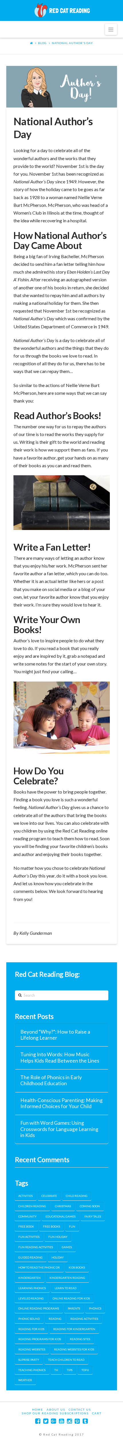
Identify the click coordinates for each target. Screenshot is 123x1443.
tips (69, 1370)
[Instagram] (69, 1421)
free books (51, 1226)
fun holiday (58, 1236)
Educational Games (60, 1216)
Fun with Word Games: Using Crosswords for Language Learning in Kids (59, 1129)
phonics (95, 1308)
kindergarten (29, 1277)
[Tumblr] (85, 1421)
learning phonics (32, 1288)
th (56, 1370)
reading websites (31, 1349)
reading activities (84, 1318)
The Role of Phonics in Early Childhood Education (51, 1080)
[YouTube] (61, 1421)
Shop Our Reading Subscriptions (55, 1413)
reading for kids (31, 1329)
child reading (77, 1195)
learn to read (65, 1288)
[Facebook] (37, 1421)
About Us (56, 1409)
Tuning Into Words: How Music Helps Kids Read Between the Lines (59, 1057)
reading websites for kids (74, 1349)
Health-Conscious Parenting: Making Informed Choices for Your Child (61, 1103)
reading (55, 1318)
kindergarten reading (67, 1277)
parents (74, 1308)
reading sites (80, 1339)
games (67, 1247)
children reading (32, 1206)
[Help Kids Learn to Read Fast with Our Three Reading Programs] (61, 10)
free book (26, 1226)
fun (72, 1226)
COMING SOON (90, 1206)
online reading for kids (71, 1298)
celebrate (49, 1195)
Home (37, 1409)
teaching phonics (31, 1370)
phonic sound (29, 1318)
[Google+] (53, 1421)
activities (25, 1195)
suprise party (28, 1359)
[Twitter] (45, 1421)
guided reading (30, 1257)
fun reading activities (35, 1247)
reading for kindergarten (74, 1329)
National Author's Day (72, 43)
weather (25, 1380)
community (27, 1216)
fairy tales (92, 1216)
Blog (42, 43)
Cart (97, 1413)
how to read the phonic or (39, 1267)
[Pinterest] (77, 1421)
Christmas (63, 1206)
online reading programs (38, 1308)
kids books (77, 1267)
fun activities (28, 1236)
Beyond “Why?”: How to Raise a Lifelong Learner (55, 1035)
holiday (57, 1257)
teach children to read (66, 1359)
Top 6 (85, 1370)
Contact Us (80, 1409)
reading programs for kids (39, 1339)
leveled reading (31, 1298)
